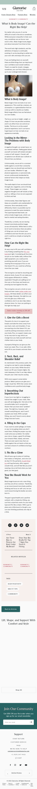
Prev (9, 534)
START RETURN (18, 739)
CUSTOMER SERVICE (18, 742)
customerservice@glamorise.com (18, 751)
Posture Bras (22, 15)
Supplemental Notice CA (25, 784)
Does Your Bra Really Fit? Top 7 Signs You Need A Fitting (25, 542)
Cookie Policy (17, 784)
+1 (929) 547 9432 (18, 754)
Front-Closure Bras (8, 15)
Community (13, 594)
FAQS (19, 745)
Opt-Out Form (32, 785)
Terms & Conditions (11, 784)
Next (28, 534)
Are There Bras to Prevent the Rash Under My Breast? (11, 542)
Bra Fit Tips (12, 589)
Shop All (19, 690)
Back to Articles (11, 609)
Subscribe (30, 722)
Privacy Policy (4, 784)
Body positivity (14, 584)
